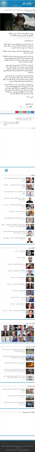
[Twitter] (18, 448)
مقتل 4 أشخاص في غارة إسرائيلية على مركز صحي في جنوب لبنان (23, 118)
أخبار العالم (26, 10)
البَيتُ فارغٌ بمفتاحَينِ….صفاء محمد (17, 303)
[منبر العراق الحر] (17, 3)
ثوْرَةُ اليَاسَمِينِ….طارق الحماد (18, 290)
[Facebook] (19, 448)
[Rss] (21, 448)
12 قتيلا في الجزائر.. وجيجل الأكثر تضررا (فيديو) (15, 362)
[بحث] (6, 170)
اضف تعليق (22, 37)
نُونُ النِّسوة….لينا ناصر (20, 250)
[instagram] (16, 448)
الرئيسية (32, 10)
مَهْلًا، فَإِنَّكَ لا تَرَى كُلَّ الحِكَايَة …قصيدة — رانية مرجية (13, 310)
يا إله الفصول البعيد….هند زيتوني (18, 277)
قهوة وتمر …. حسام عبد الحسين (18, 297)
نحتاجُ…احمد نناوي (21, 257)
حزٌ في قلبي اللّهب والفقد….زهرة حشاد (16, 264)
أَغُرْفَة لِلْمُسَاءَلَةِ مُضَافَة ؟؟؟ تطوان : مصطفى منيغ (14, 238)
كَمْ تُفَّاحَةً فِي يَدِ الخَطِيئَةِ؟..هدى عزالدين (16, 270)
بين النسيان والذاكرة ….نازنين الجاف (17, 211)
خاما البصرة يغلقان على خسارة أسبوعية (16, 395)
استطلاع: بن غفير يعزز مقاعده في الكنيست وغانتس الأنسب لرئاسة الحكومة (11, 122)
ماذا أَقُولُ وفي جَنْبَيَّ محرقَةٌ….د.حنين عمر (16, 284)
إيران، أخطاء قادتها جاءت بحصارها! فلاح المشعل (14, 218)
